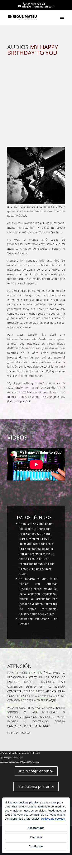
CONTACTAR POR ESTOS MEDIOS (28, 726)
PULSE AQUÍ (48, 700)
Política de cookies (53, 818)
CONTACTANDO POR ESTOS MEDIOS (31, 691)
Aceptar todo (36, 827)
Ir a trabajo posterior (36, 786)
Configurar (36, 846)
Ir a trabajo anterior (36, 771)
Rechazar (36, 837)
